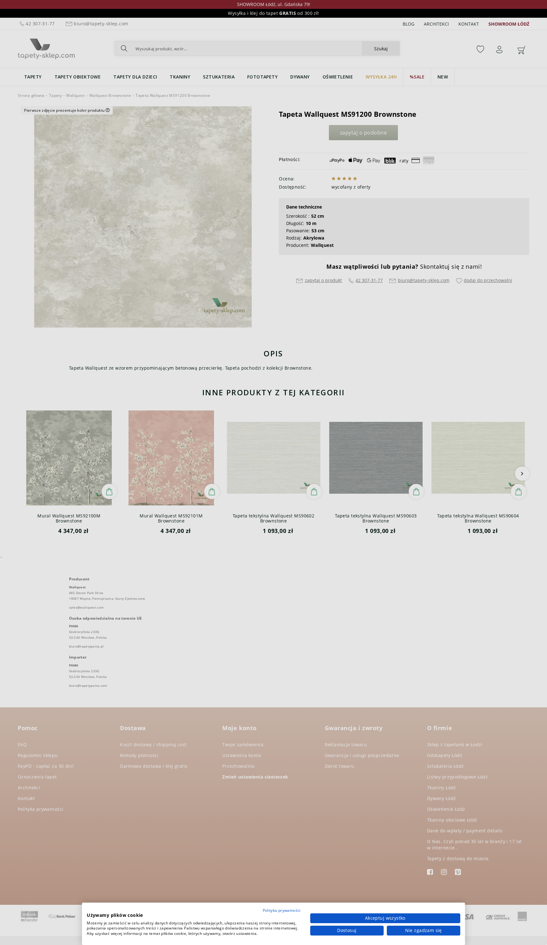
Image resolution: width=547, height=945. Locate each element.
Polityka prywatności (282, 910)
